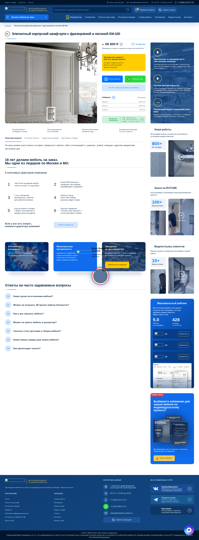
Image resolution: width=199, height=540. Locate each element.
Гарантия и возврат (50, 138)
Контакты (188, 17)
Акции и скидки (10, 2)
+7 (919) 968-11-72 (118, 506)
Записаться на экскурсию (117, 265)
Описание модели (13, 138)
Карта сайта (9, 520)
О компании (90, 17)
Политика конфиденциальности (17, 513)
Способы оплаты (31, 138)
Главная (8, 26)
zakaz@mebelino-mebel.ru (139, 2)
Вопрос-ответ (59, 520)
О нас (7, 499)
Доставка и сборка (70, 138)
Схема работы (145, 17)
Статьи (30, 2)
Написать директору (65, 225)
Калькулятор (75, 17)
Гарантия (22, 2)
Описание (142, 97)
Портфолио (160, 17)
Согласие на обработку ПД (15, 517)
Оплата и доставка (106, 17)
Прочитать (184, 334)
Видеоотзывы (175, 17)
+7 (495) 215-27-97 (186, 2)
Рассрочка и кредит (126, 17)
